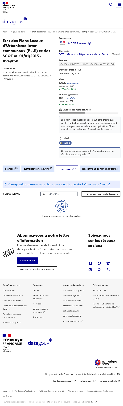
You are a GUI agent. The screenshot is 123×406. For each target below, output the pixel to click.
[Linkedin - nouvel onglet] (90, 263)
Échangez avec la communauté (40, 310)
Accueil (6, 31)
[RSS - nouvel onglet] (108, 269)
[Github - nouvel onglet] (99, 269)
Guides (36, 290)
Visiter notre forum (95, 184)
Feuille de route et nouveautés (41, 297)
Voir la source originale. (74, 154)
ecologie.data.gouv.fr (72, 305)
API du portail (99, 290)
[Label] (60, 138)
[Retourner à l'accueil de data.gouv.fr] (15, 21)
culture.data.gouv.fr (72, 316)
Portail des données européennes (12, 316)
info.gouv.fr (86, 381)
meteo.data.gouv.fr (72, 295)
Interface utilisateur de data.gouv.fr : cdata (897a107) (106, 305)
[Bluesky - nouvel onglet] (108, 263)
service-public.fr (108, 381)
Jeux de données (20, 31)
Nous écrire (38, 303)
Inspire (66, 143)
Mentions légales (75, 391)
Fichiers (11, 169)
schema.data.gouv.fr (12, 322)
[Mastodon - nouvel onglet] (99, 263)
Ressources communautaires (100, 169)
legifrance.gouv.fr (63, 381)
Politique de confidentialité (51, 391)
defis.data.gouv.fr (71, 310)
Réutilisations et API (38, 169)
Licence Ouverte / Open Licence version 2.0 (87, 63)
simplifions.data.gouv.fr (73, 290)
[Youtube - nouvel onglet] (90, 269)
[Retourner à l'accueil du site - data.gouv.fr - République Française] (40, 343)
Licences (6, 391)
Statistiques (38, 317)
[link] (27, 260)
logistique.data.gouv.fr (73, 321)
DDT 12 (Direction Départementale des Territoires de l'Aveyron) (85, 54)
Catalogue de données (13, 300)
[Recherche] (111, 4)
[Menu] (119, 4)
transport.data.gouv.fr (73, 300)
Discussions (67, 169)
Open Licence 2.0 (86, 401)
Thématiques (9, 290)
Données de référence (13, 295)
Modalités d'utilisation (24, 391)
